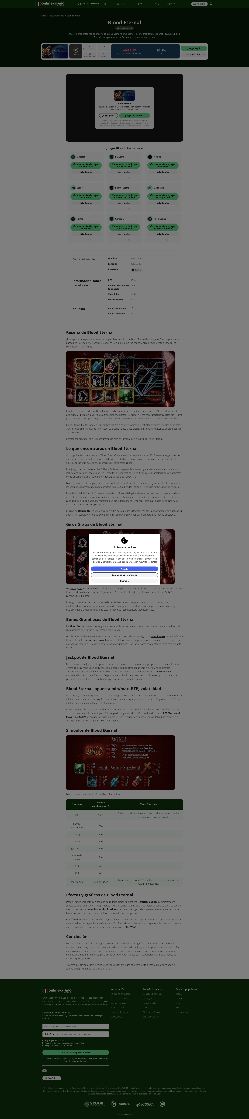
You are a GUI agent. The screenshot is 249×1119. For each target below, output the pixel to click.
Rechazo (124, 581)
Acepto (124, 569)
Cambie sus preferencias (124, 575)
